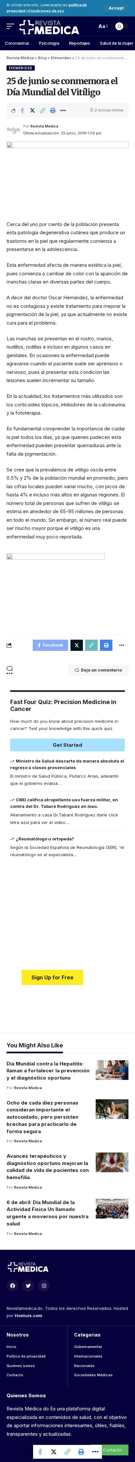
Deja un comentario (101, 670)
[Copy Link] (42, 110)
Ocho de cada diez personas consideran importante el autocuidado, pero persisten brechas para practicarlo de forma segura (42, 1117)
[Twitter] (28, 1285)
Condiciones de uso (46, 11)
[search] (90, 26)
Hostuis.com (28, 1315)
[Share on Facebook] (22, 110)
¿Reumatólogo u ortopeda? (45, 838)
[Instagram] (44, 1285)
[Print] (52, 110)
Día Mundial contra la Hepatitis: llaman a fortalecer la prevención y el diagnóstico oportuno (48, 1071)
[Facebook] (12, 1285)
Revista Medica (44, 126)
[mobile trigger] (12, 26)
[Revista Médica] (49, 26)
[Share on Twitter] (32, 110)
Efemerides (20, 68)
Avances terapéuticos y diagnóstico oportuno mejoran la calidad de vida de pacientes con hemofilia (48, 1166)
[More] (63, 110)
